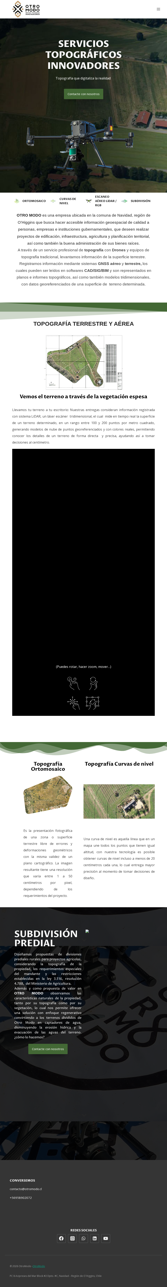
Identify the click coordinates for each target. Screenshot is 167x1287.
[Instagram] (72, 1238)
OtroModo (39, 1266)
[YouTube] (105, 1238)
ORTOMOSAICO (34, 201)
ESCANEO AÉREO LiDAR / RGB (106, 201)
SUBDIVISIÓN (141, 201)
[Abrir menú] (158, 9)
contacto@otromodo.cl (26, 1189)
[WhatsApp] (83, 1238)
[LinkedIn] (94, 1238)
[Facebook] (61, 1238)
